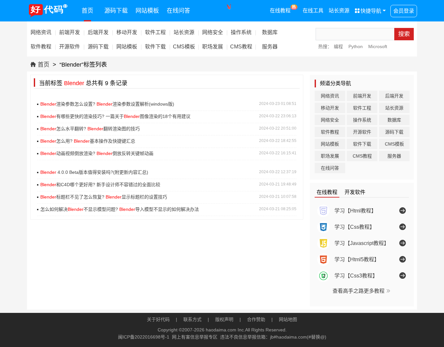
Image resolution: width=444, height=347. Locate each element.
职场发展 (330, 156)
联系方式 (192, 319)
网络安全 (330, 119)
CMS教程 (362, 156)
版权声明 (224, 319)
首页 (87, 10)
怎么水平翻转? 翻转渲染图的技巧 (90, 128)
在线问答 (178, 10)
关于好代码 (158, 319)
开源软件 (362, 132)
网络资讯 (330, 95)
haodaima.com (221, 329)
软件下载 (362, 144)
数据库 (394, 119)
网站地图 (288, 319)
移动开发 (330, 107)
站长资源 (339, 10)
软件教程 (330, 132)
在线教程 (283, 9)
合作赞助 (256, 319)
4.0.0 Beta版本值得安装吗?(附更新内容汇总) (94, 172)
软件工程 (362, 107)
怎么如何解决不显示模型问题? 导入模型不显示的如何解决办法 (119, 209)
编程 (338, 46)
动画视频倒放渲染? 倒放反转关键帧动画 (96, 153)
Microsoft (377, 46)
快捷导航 (368, 11)
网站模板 (147, 10)
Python (355, 46)
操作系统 (362, 119)
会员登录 (403, 11)
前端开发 (362, 95)
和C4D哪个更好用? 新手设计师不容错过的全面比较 (100, 184)
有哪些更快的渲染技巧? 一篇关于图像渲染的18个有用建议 (115, 116)
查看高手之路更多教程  (362, 290)
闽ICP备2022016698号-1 (143, 337)
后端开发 (394, 95)
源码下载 (116, 10)
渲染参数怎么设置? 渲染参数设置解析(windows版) (107, 104)
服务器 (394, 156)
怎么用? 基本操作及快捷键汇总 (87, 141)
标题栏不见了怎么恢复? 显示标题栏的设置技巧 (103, 196)
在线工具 (313, 10)
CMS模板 (394, 144)
